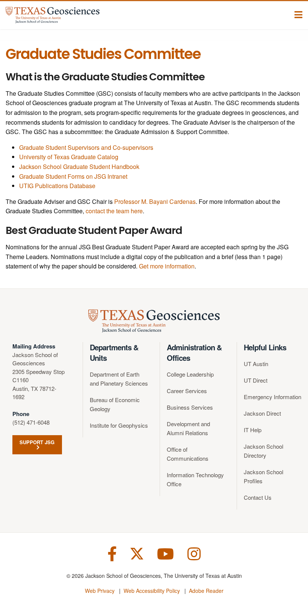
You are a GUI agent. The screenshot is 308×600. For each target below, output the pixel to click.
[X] (136, 553)
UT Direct (255, 380)
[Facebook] (112, 553)
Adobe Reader (206, 590)
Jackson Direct (262, 413)
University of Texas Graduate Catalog (68, 156)
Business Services (190, 407)
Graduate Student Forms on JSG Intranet (73, 176)
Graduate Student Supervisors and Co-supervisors (86, 147)
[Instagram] (194, 553)
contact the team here (114, 211)
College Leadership (190, 374)
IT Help (252, 430)
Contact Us (258, 497)
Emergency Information (272, 397)
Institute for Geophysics (119, 425)
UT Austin (256, 364)
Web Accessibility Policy (152, 590)
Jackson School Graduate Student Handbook (79, 166)
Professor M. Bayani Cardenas (155, 201)
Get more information (167, 266)
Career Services (187, 391)
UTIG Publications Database (57, 185)
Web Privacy (100, 590)
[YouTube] (165, 553)
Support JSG (37, 442)
